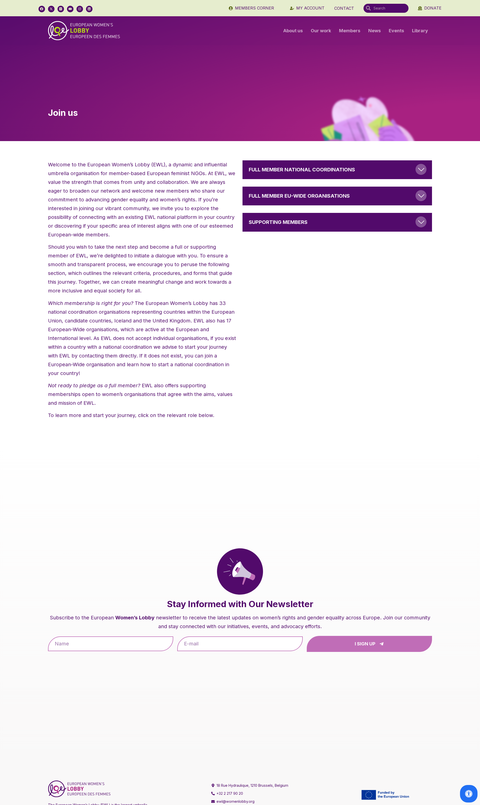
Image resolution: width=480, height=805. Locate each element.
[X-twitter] (51, 9)
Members (349, 30)
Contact (344, 8)
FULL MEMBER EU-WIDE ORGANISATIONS (299, 196)
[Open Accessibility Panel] (469, 793)
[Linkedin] (89, 9)
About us (293, 30)
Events (396, 30)
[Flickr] (61, 9)
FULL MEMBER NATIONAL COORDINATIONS (302, 170)
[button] (337, 169)
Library (420, 30)
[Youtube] (70, 9)
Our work (321, 30)
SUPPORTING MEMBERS (278, 222)
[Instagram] (79, 9)
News (374, 30)
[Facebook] (41, 9)
